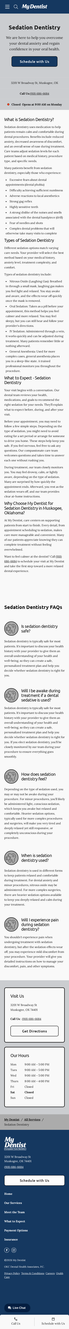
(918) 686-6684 (39, 93)
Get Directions (34, 1031)
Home (8, 1194)
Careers (50, 1273)
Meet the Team (14, 1212)
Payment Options (16, 1230)
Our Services (13, 1203)
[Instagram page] (13, 1250)
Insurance (11, 1239)
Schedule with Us (34, 61)
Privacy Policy (12, 1273)
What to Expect (14, 1221)
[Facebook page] (6, 1250)
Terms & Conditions (32, 1273)
